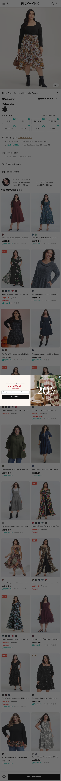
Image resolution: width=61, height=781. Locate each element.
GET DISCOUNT (15, 396)
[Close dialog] (59, 376)
